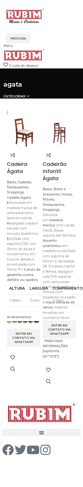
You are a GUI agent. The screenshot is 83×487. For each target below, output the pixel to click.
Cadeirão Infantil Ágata (54, 171)
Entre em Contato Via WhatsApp (23, 338)
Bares (11, 182)
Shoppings (15, 192)
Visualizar (12, 369)
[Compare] (12, 155)
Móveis (48, 199)
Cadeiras (24, 182)
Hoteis (66, 194)
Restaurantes (17, 187)
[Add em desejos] (12, 357)
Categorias (14, 96)
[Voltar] (9, 74)
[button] (41, 432)
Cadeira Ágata (17, 168)
